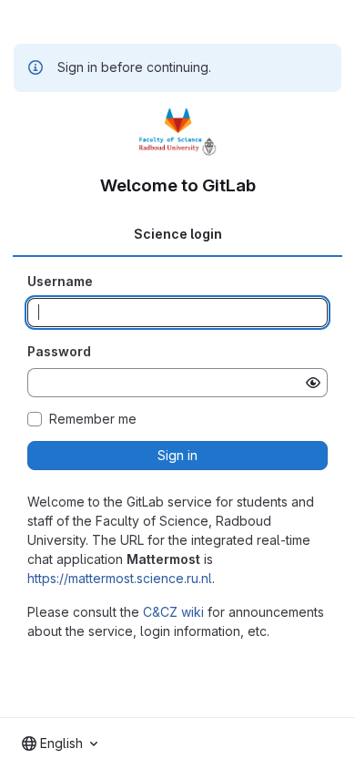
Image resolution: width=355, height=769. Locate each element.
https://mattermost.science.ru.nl (119, 578)
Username (60, 281)
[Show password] (313, 382)
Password (59, 351)
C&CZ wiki (173, 612)
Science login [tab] (178, 233)
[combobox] (60, 743)
